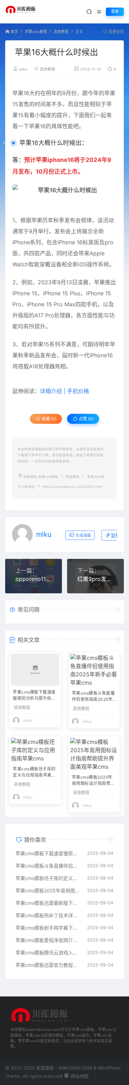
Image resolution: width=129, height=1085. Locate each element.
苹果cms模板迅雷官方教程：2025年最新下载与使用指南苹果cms (47, 965)
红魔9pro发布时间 (95, 578)
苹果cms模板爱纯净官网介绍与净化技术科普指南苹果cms (47, 940)
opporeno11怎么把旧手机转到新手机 (33, 578)
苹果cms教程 (36, 32)
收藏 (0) (48, 418)
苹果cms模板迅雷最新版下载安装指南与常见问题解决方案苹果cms (47, 903)
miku (23, 69)
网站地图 (78, 1076)
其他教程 (61, 32)
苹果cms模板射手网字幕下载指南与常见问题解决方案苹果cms (47, 928)
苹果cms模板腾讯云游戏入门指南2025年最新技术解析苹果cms (47, 952)
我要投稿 (116, 32)
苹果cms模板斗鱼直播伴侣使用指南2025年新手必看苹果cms (93, 696)
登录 (115, 11)
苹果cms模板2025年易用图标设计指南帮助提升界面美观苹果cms (93, 781)
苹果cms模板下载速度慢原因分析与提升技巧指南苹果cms (34, 695)
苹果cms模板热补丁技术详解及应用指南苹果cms (47, 915)
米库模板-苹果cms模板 (40, 477)
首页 (14, 32)
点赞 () (86, 418)
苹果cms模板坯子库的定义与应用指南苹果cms (34, 772)
